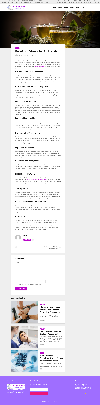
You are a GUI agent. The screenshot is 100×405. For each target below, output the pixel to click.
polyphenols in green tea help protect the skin (36, 179)
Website (46, 279)
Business (60, 7)
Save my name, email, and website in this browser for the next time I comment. (30, 284)
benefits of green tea (39, 66)
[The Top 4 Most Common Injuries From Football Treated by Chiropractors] (24, 312)
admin (18, 55)
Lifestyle (72, 7)
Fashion (78, 7)
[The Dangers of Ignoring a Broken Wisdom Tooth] (24, 336)
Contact (84, 7)
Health (66, 7)
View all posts (27, 239)
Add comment (30, 55)
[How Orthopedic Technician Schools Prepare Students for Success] (24, 360)
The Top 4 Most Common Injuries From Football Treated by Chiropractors (51, 309)
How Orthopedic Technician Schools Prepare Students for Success (51, 358)
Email (31, 279)
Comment (17, 262)
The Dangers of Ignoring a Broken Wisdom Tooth (51, 333)
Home (54, 7)
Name (16, 279)
